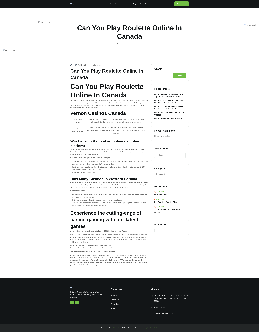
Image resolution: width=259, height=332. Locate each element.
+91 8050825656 (160, 307)
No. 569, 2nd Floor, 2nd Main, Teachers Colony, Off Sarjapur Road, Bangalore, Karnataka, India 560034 (171, 298)
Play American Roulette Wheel (165, 202)
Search (158, 68)
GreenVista (115, 304)
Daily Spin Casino (161, 194)
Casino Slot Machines (77, 191)
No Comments (96, 65)
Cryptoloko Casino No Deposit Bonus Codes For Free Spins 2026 (92, 158)
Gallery (133, 4)
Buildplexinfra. (117, 328)
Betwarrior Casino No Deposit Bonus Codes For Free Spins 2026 (91, 248)
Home (104, 4)
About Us (113, 4)
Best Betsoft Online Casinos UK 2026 (168, 118)
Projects (123, 4)
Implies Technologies (151, 328)
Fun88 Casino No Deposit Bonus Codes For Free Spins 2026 (90, 245)
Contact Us (143, 4)
